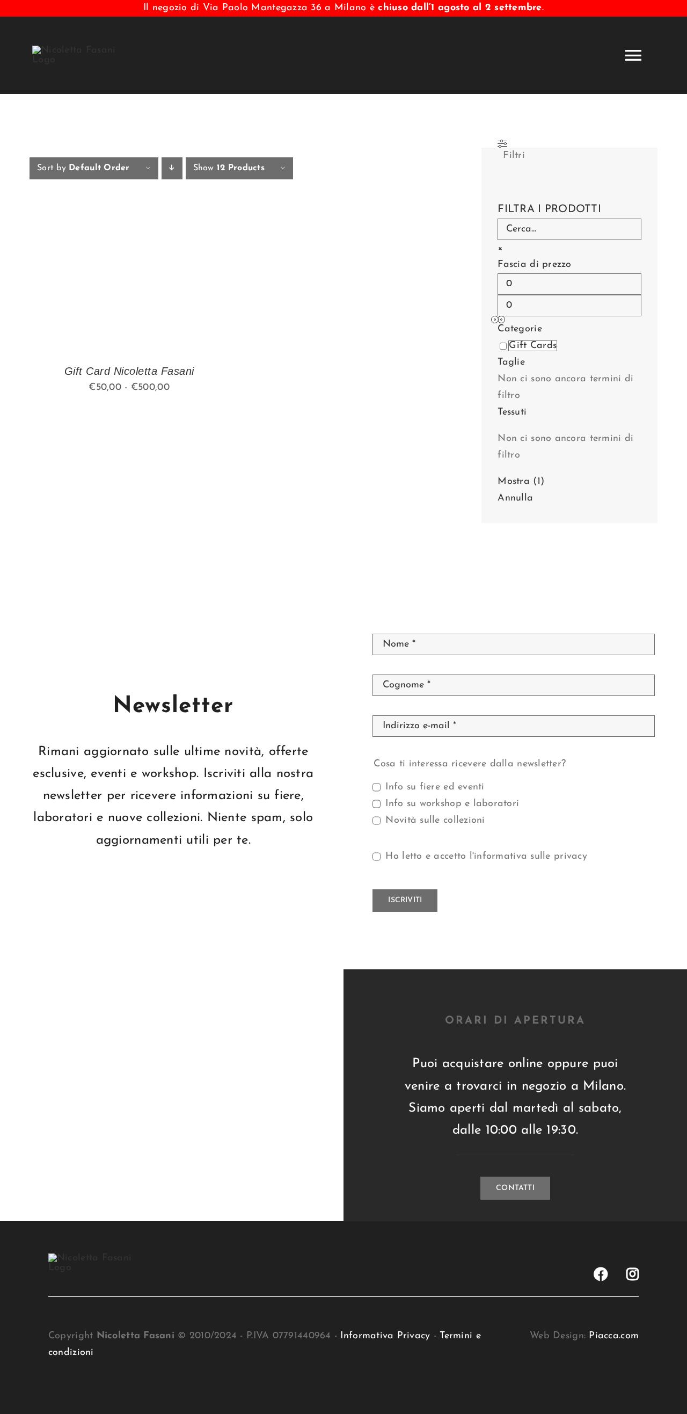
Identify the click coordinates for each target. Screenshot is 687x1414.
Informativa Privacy (385, 1336)
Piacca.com (614, 1336)
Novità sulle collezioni (435, 820)
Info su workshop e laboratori (452, 804)
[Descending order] (172, 168)
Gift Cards (533, 346)
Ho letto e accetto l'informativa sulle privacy (486, 856)
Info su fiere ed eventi (434, 787)
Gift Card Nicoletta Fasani (129, 371)
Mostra (521, 482)
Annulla (515, 498)
